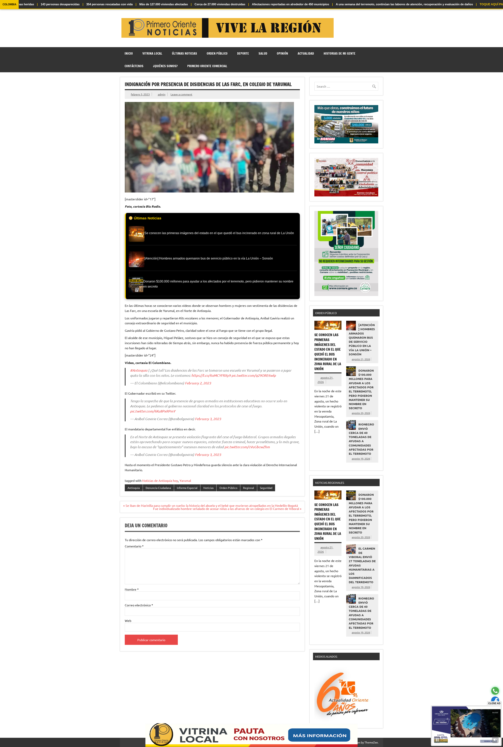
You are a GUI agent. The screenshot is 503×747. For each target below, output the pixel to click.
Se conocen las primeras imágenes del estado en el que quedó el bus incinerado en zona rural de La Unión (327, 351)
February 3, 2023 (208, 419)
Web (128, 620)
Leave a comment (181, 94)
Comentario (134, 546)
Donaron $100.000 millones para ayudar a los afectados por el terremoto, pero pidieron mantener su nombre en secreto (361, 389)
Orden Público (217, 53)
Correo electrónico (139, 605)
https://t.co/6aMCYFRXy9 (211, 375)
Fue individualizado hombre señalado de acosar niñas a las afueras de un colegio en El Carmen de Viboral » (227, 509)
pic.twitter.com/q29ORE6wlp (253, 375)
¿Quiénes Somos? (165, 66)
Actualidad (306, 53)
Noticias (208, 487)
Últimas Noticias (184, 53)
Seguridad (266, 487)
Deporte (243, 53)
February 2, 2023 (198, 383)
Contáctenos (134, 66)
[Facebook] (495, 701)
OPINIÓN (282, 53)
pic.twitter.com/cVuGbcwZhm (247, 447)
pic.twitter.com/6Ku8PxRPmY (152, 411)
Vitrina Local (152, 53)
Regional (248, 487)
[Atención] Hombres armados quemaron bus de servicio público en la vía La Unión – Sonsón (362, 339)
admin (161, 94)
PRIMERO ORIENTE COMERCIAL (207, 66)
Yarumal (185, 480)
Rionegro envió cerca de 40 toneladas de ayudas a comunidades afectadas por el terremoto (361, 439)
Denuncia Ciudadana (158, 487)
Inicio (129, 53)
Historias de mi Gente (339, 53)
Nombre (132, 589)
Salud (263, 53)
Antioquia (134, 487)
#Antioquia (138, 370)
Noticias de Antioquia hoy (160, 480)
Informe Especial (187, 487)
